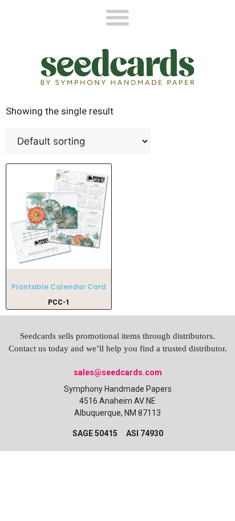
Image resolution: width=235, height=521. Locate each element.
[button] (117, 16)
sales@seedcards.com (118, 372)
